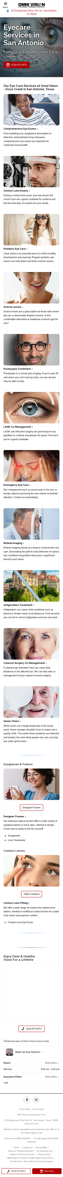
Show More (51, 1063)
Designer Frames (14, 816)
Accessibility (41, 1147)
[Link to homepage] (31, 5)
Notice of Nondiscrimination (21, 1151)
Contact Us (27, 1147)
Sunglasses (14, 835)
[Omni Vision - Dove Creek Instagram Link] (36, 1100)
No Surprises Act (44, 1151)
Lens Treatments (16, 840)
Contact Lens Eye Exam (20, 922)
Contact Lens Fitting (16, 903)
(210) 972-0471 (31, 1124)
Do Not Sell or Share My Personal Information (31, 1161)
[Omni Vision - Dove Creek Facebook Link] (27, 1100)
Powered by (17, 1138)
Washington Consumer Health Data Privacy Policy (30, 1158)
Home (16, 1147)
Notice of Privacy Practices (22, 1154)
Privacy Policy (44, 1154)
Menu (5, 7)
